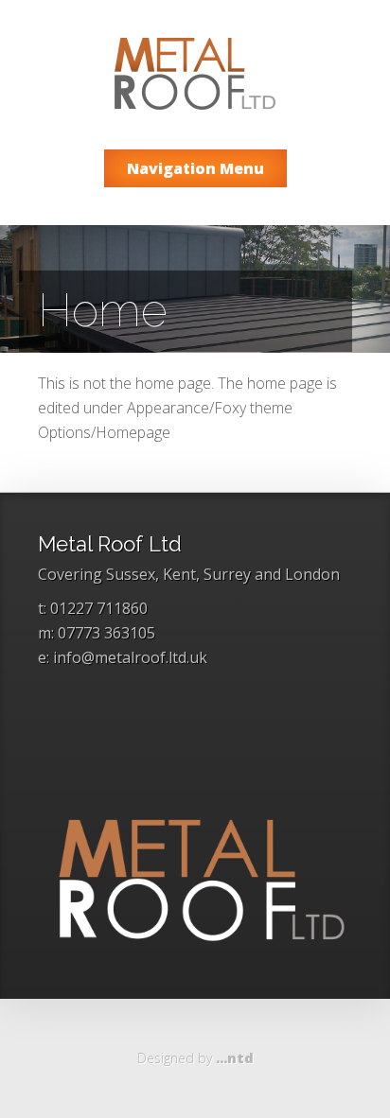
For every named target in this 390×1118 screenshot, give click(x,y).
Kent (179, 574)
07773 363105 (106, 632)
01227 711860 (99, 608)
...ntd (235, 1058)
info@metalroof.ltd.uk (130, 657)
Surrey (227, 574)
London (312, 574)
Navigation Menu (195, 168)
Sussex (130, 574)
